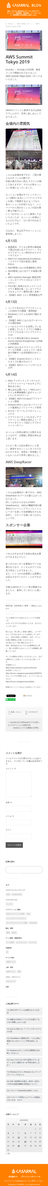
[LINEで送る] (11, 699)
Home (10, 24)
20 (25, 1142)
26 (19, 1146)
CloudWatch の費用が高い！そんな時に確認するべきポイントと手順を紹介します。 (24, 1041)
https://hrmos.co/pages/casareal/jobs (20, 681)
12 (19, 1137)
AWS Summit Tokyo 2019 (18, 76)
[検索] (38, 870)
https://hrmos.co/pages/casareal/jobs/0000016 (24, 673)
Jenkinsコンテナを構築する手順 (26, 728)
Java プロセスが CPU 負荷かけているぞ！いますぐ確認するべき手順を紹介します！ (23, 1062)
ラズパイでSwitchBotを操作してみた (24, 1091)
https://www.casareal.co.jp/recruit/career (21, 668)
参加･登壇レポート (24, 24)
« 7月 (8, 1154)
